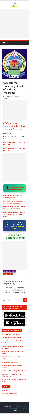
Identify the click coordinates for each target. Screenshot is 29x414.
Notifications (14, 362)
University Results (8, 274)
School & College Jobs (15, 374)
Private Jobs (5, 374)
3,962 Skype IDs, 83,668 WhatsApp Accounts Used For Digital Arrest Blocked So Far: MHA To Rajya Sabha (14, 290)
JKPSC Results (12, 371)
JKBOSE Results (6, 362)
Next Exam (7, 98)
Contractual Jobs (6, 376)
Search (25, 300)
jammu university (16, 96)
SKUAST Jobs (5, 379)
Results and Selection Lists (10, 271)
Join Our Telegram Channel (14, 236)
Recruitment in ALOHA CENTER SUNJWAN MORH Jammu (13, 283)
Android (21, 227)
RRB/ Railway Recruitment (9, 357)
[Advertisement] (14, 23)
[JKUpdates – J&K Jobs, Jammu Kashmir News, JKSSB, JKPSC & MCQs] (4, 43)
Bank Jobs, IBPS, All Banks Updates (11, 337)
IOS (15, 229)
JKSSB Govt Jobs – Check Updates (11, 334)
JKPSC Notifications (21, 371)
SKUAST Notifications (15, 379)
